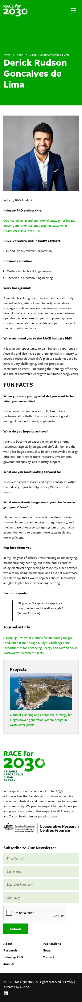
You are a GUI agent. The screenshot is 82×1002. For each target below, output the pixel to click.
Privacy (68, 981)
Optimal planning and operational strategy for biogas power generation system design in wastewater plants (41, 719)
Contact (48, 957)
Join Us (8, 963)
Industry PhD (13, 957)
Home (7, 54)
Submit (15, 928)
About (7, 943)
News (47, 950)
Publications (52, 943)
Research (10, 950)
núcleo (24, 986)
